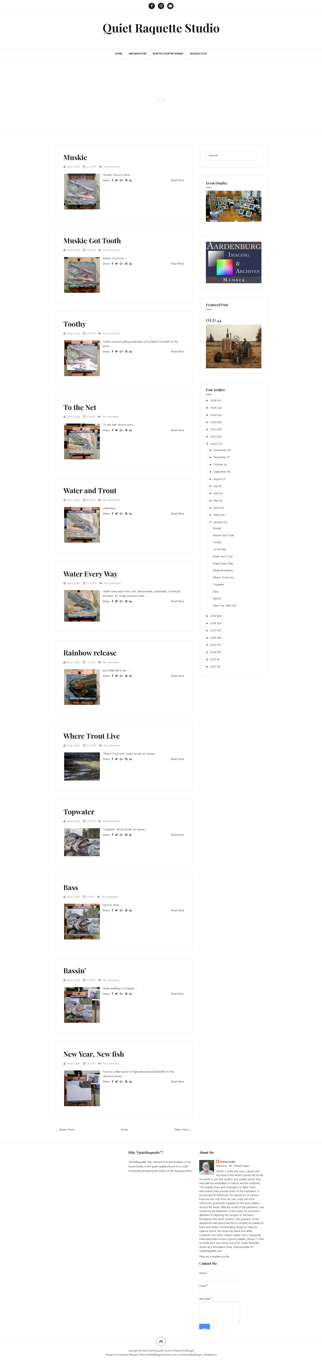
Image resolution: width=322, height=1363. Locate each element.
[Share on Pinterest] (126, 180)
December (220, 450)
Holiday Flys (198, 54)
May (216, 500)
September (220, 472)
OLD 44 (214, 320)
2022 (213, 429)
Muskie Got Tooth (92, 240)
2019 (213, 616)
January (218, 522)
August (218, 479)
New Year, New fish (93, 1054)
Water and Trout (89, 490)
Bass (70, 887)
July (216, 486)
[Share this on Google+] (121, 180)
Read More (177, 180)
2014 (213, 652)
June (217, 493)
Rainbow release (89, 652)
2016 (213, 638)
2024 (213, 415)
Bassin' (74, 970)
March (218, 515)
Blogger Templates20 (205, 1355)
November (220, 457)
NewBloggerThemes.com (163, 1355)
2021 (213, 436)
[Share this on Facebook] (112, 180)
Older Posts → (183, 1129)
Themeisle (122, 1355)
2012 (213, 666)
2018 (213, 623)
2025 (213, 408)
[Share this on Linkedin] (130, 180)
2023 (213, 422)
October (219, 464)
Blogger (190, 1351)
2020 (214, 444)
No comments (112, 167)
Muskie (75, 157)
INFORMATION (137, 54)
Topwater (78, 811)
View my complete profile (214, 1256)
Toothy (74, 323)
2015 (213, 645)
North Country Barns (168, 54)
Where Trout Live (91, 735)
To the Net (79, 407)
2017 (213, 630)
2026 (213, 400)
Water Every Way (90, 573)
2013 (213, 659)
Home (118, 54)
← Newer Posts (65, 1129)
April (217, 508)
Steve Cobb (227, 1162)
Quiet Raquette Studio (161, 27)
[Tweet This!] (116, 180)
